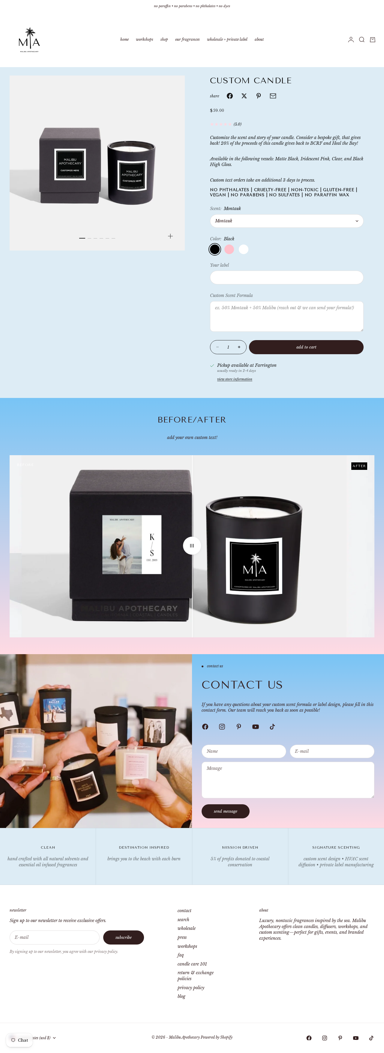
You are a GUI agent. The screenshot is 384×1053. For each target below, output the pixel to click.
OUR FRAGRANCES (187, 39)
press (182, 937)
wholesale (187, 928)
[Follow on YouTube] (255, 726)
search (183, 919)
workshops (187, 946)
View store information (234, 379)
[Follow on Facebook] (205, 726)
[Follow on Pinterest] (238, 726)
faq (181, 955)
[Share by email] (273, 95)
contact (184, 910)
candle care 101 (192, 964)
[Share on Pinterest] (258, 95)
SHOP (164, 39)
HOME (124, 39)
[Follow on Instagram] (222, 726)
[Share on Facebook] (229, 95)
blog (181, 996)
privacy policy (191, 987)
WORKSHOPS (144, 39)
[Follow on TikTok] (272, 726)
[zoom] (170, 236)
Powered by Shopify (216, 1037)
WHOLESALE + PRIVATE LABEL (227, 39)
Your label (219, 265)
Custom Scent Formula (231, 295)
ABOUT (259, 39)
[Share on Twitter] (244, 95)
